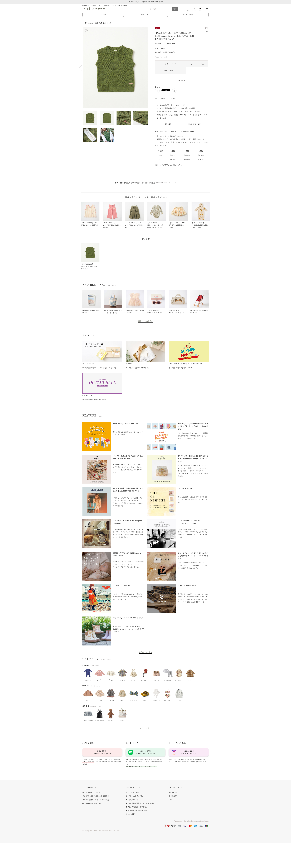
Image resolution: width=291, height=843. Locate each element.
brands (90, 23)
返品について (133, 800)
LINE (170, 800)
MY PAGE (194, 10)
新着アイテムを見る (145, 321)
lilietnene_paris (194, 762)
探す (188, 10)
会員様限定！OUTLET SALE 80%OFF (94, 399)
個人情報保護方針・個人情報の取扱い (141, 803)
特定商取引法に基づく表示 (137, 807)
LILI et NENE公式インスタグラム (189, 752)
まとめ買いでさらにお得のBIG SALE (181, 368)
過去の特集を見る (145, 652)
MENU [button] (206, 10)
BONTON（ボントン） (103, 23)
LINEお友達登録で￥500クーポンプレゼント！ (146, 752)
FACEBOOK (173, 792)
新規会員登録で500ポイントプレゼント (102, 752)
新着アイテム (145, 14)
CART (200, 10)
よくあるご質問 (133, 792)
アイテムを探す (188, 14)
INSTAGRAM (173, 796)
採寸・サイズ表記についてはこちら (168, 165)
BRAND (103, 14)
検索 (175, 9)
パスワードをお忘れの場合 (137, 810)
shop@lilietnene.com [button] (93, 803)
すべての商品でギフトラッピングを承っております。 (100, 368)
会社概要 (131, 814)
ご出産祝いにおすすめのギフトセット (138, 368)
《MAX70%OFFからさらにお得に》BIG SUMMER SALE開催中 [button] (145, 2)
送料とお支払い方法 (135, 796)
